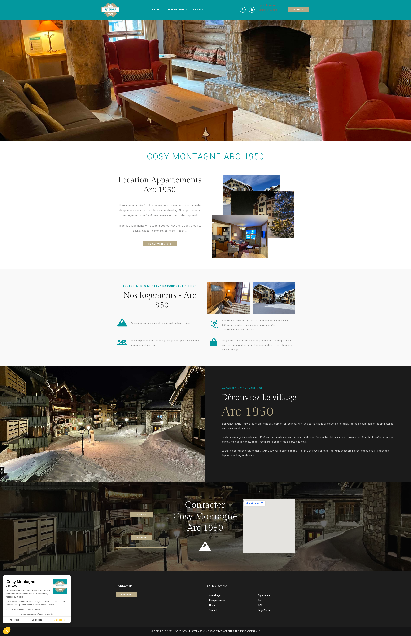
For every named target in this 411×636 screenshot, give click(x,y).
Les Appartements (176, 9)
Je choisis (37, 619)
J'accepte (59, 619)
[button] (198, 138)
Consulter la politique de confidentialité (23, 609)
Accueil (155, 9)
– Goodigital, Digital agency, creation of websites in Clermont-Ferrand (216, 631)
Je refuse (14, 619)
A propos (198, 9)
